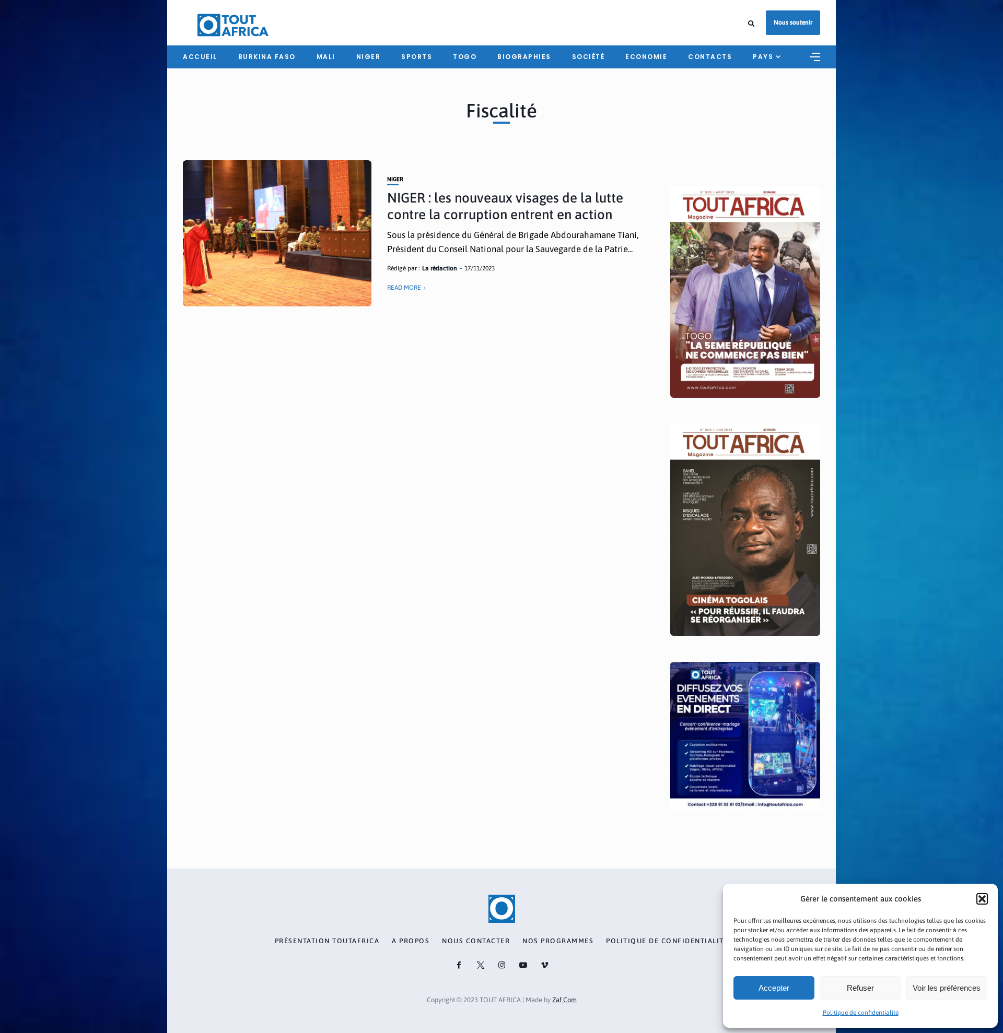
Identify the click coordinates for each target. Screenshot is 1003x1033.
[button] (982, 899)
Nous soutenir (793, 22)
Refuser (860, 987)
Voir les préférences (947, 987)
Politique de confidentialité (861, 1012)
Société (588, 56)
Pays (763, 56)
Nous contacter (476, 941)
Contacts (710, 56)
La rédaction (439, 268)
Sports (416, 56)
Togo (464, 56)
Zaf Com (564, 1000)
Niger (368, 56)
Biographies (524, 56)
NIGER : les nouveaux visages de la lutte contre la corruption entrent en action (505, 206)
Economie (646, 56)
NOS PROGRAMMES (557, 941)
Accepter (774, 987)
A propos (410, 941)
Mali (326, 56)
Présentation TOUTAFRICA (327, 941)
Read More (404, 287)
